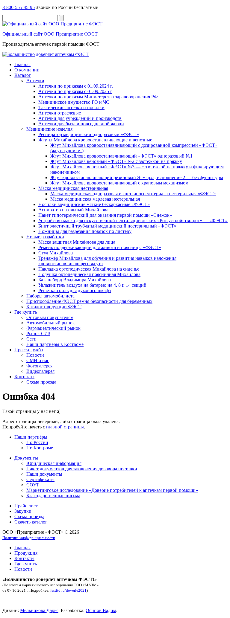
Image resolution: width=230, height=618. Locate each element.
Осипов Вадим (101, 610)
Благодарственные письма (53, 495)
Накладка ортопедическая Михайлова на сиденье (88, 268)
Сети (31, 338)
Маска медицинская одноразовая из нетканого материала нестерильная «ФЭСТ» (133, 193)
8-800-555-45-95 (18, 7)
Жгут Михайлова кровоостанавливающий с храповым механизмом (119, 182)
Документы (26, 457)
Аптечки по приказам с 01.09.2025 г (75, 91)
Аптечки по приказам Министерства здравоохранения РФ (98, 96)
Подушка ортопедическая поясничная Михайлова (89, 274)
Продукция (25, 553)
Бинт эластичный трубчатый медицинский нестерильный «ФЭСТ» (107, 225)
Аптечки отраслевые (59, 112)
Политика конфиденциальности (28, 537)
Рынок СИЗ (38, 333)
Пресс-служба (28, 349)
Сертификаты (40, 479)
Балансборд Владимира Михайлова (74, 279)
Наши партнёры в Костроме (55, 344)
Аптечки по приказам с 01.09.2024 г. (75, 85)
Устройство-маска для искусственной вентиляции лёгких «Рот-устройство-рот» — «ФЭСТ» (133, 220)
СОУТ (32, 484)
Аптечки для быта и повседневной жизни (81, 123)
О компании (27, 69)
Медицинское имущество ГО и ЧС (73, 102)
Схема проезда (41, 381)
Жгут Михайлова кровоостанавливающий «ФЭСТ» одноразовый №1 (121, 155)
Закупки (22, 511)
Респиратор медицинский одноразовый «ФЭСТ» (88, 134)
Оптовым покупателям (49, 317)
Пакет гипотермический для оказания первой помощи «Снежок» (105, 215)
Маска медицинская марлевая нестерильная (95, 199)
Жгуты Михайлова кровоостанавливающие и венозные (95, 139)
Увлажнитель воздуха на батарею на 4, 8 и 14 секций (92, 285)
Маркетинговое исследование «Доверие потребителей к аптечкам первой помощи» (112, 490)
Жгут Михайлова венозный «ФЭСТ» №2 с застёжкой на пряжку (116, 161)
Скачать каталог (30, 521)
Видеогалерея (40, 371)
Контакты (24, 376)
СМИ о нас (37, 360)
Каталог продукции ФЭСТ (53, 306)
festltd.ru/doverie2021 (68, 590)
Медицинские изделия (49, 129)
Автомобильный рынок (50, 322)
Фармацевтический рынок (53, 328)
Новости (35, 355)
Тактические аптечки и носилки (71, 107)
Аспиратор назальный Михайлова (73, 209)
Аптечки (35, 80)
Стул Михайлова (55, 252)
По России (37, 442)
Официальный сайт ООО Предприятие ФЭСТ (50, 33)
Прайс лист (26, 505)
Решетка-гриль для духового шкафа (74, 290)
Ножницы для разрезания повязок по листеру (84, 231)
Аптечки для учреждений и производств (80, 118)
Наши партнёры (30, 437)
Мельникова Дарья (39, 610)
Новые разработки (45, 236)
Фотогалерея (39, 365)
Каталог (22, 75)
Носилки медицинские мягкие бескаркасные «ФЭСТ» (94, 204)
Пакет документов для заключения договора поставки (81, 468)
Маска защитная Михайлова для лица (76, 242)
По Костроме (39, 447)
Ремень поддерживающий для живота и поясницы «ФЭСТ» (99, 247)
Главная (22, 64)
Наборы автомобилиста (50, 295)
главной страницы (65, 426)
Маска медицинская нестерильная (73, 188)
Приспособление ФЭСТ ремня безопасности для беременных (89, 301)
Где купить (25, 312)
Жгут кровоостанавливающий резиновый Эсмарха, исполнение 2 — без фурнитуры (136, 177)
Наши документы (44, 474)
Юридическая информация (53, 463)
